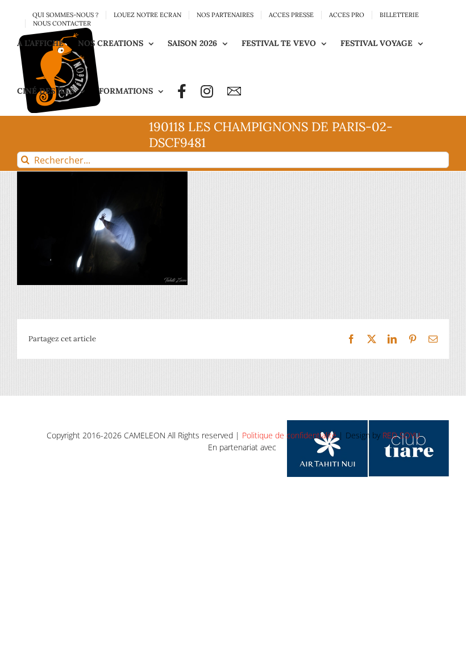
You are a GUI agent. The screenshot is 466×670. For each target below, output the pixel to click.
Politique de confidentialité (289, 435)
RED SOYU (401, 435)
